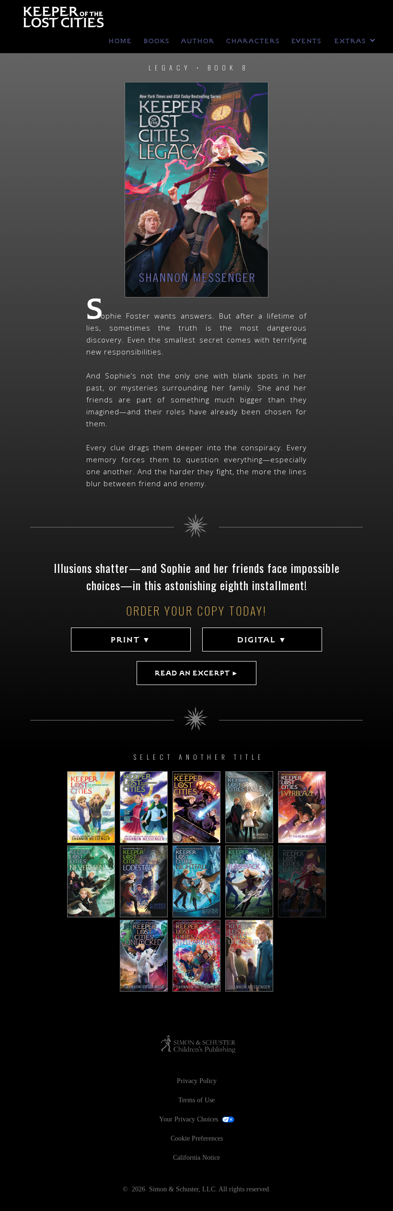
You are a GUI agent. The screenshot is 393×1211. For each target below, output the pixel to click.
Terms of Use (196, 1100)
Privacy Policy (197, 1081)
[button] (356, 41)
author (198, 41)
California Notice (196, 1157)
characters (253, 41)
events (306, 41)
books (157, 41)
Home (120, 41)
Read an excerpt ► (197, 673)
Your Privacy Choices (188, 1119)
